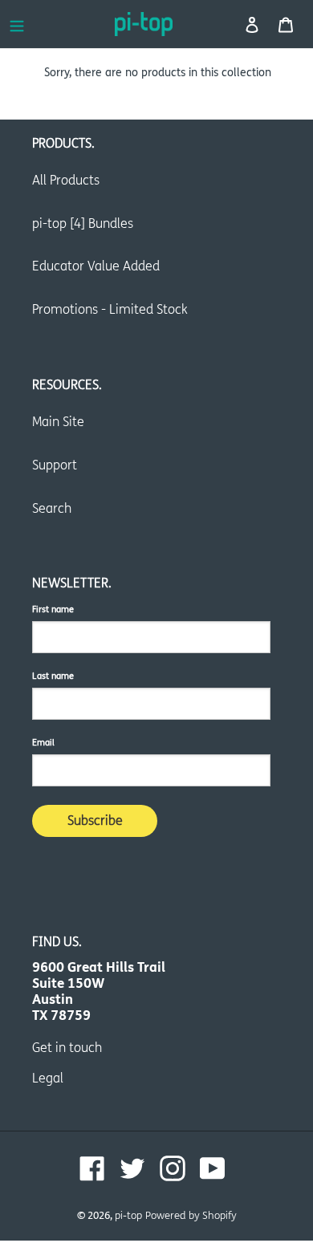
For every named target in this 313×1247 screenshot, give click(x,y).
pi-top (128, 1215)
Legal (47, 1078)
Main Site (58, 421)
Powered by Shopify (191, 1215)
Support (54, 465)
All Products (66, 180)
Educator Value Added (96, 266)
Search (51, 508)
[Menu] (17, 24)
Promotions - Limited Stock (110, 309)
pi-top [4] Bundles (82, 223)
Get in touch (67, 1047)
